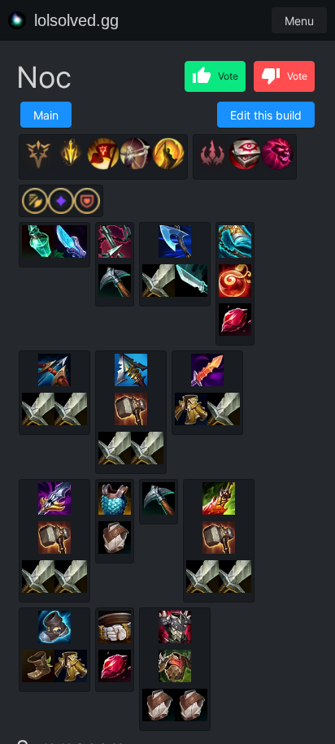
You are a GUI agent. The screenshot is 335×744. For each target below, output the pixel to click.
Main (46, 115)
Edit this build (266, 115)
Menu (299, 21)
